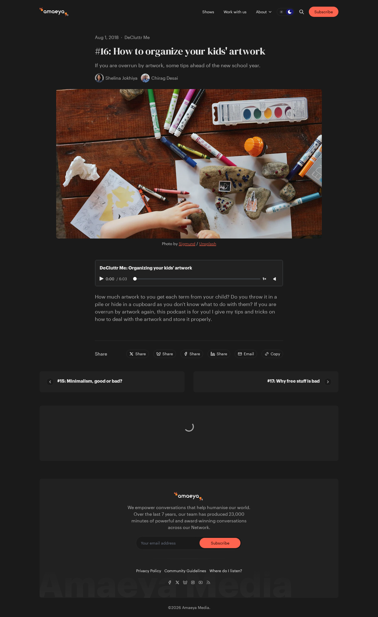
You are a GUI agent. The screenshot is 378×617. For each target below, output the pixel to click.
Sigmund (187, 243)
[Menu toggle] (270, 12)
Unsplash (207, 243)
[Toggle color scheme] (285, 12)
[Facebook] (169, 582)
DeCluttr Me (137, 37)
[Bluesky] (185, 582)
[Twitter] (177, 582)
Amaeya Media (195, 607)
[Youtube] (200, 582)
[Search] (302, 12)
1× (264, 279)
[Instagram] (193, 582)
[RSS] (208, 582)
